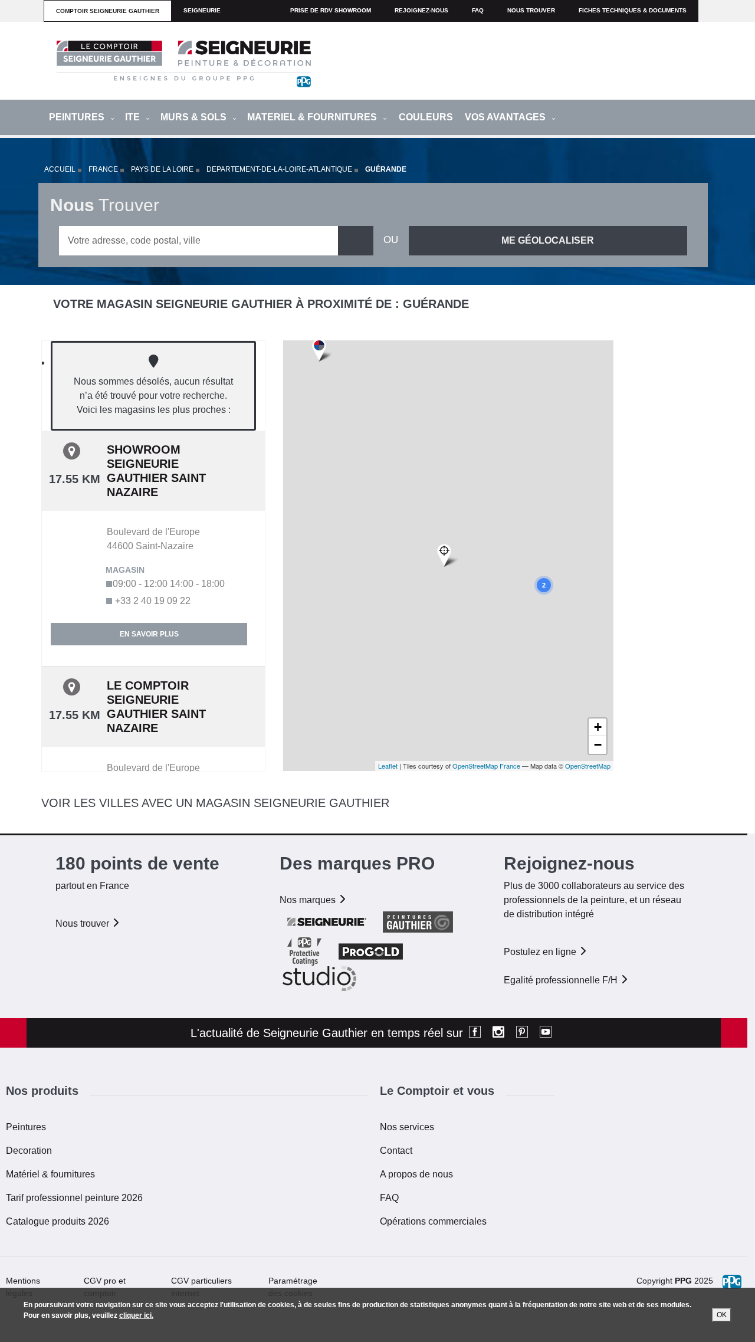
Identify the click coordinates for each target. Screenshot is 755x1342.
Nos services (407, 1127)
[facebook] (475, 1032)
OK (722, 1315)
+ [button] (598, 727)
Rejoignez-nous (421, 10)
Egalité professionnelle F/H (562, 980)
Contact (396, 1151)
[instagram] (498, 1032)
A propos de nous (416, 1174)
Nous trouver (531, 10)
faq (478, 10)
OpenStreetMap (587, 765)
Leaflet (388, 765)
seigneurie (202, 10)
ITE (133, 117)
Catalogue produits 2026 (57, 1221)
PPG (683, 1280)
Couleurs (426, 117)
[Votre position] (448, 555)
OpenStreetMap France (486, 765)
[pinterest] (522, 1032)
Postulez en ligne (541, 952)
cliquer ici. (136, 1315)
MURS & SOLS (194, 117)
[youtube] (546, 1032)
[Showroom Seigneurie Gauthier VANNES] (321, 351)
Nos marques (309, 900)
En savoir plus (149, 634)
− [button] (598, 744)
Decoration (29, 1151)
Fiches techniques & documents (633, 10)
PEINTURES (78, 117)
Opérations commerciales (433, 1221)
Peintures (26, 1127)
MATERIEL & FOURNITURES (313, 117)
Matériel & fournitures (50, 1174)
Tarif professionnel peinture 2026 (74, 1198)
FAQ (389, 1198)
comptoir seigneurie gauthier (107, 11)
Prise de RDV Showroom (330, 10)
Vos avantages (506, 117)
